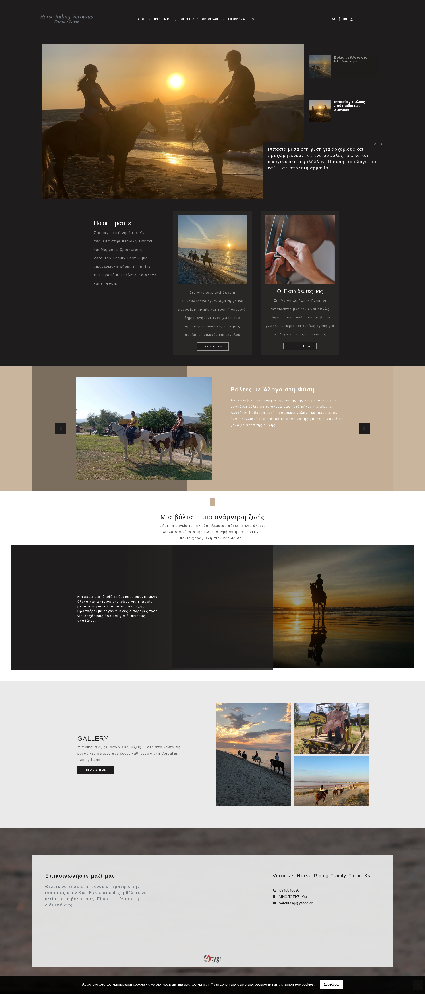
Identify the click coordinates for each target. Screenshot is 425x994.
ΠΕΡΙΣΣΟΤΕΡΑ (212, 346)
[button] (375, 144)
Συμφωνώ (331, 984)
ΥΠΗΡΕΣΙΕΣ (187, 19)
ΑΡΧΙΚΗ (142, 19)
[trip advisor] (333, 19)
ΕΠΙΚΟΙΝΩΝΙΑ (236, 19)
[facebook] (339, 19)
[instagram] (351, 19)
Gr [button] (254, 19)
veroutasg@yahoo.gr (296, 903)
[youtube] (345, 19)
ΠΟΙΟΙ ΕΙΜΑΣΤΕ (164, 19)
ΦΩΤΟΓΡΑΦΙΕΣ (211, 19)
